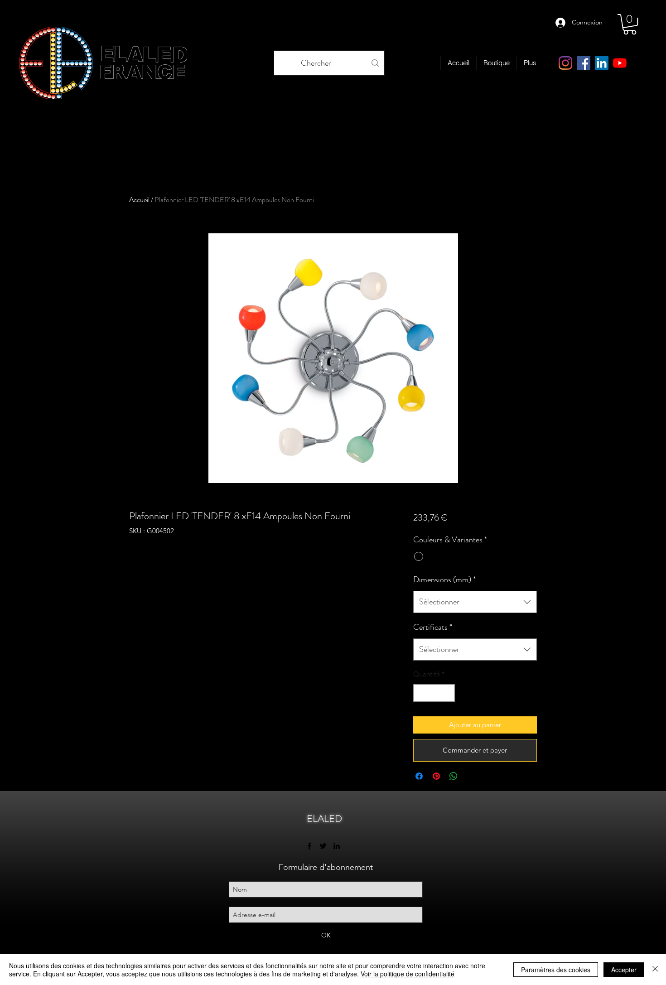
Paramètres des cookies (555, 969)
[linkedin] (601, 63)
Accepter (624, 969)
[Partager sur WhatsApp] (453, 776)
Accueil (139, 199)
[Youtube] (620, 63)
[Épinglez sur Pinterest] (436, 776)
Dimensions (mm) (444, 579)
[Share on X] (470, 776)
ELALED (324, 818)
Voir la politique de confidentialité (407, 973)
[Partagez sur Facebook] (419, 776)
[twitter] (323, 845)
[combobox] (475, 602)
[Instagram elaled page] (565, 63)
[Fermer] (655, 969)
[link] (630, 24)
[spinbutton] (433, 693)
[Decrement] (421, 693)
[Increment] (447, 693)
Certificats (432, 627)
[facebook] (583, 63)
